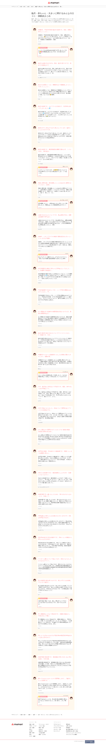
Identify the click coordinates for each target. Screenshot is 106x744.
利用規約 (68, 727)
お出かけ (41, 729)
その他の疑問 (42, 732)
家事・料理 (31, 732)
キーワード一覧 (57, 727)
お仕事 (30, 731)
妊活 (30, 734)
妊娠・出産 (31, 724)
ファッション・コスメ (44, 724)
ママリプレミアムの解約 (71, 734)
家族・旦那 (41, 727)
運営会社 (68, 724)
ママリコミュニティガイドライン (73, 732)
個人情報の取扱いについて (72, 729)
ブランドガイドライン (59, 726)
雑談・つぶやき (42, 734)
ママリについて (57, 724)
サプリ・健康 (32, 736)
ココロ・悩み (42, 726)
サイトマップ (57, 731)
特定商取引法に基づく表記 (72, 731)
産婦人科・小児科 (43, 731)
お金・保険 (31, 727)
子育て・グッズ (32, 726)
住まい (30, 729)
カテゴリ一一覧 (57, 729)
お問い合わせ (69, 726)
